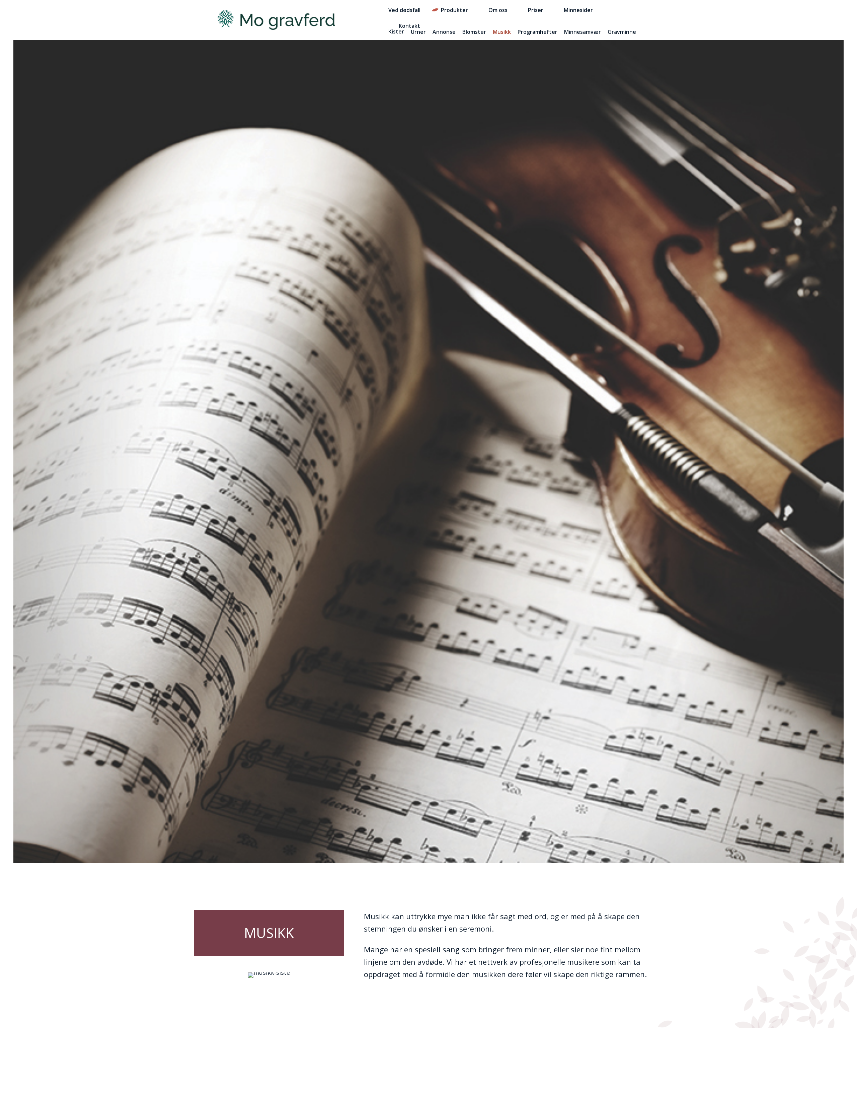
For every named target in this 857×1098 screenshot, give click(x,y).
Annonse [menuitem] (444, 31)
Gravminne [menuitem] (622, 31)
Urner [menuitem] (418, 31)
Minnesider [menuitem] (578, 10)
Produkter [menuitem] (454, 10)
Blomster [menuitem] (474, 31)
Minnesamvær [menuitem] (582, 31)
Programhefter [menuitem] (537, 31)
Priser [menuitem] (535, 10)
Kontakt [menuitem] (409, 25)
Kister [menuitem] (396, 31)
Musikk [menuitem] (502, 31)
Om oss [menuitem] (498, 10)
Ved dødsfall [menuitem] (404, 10)
